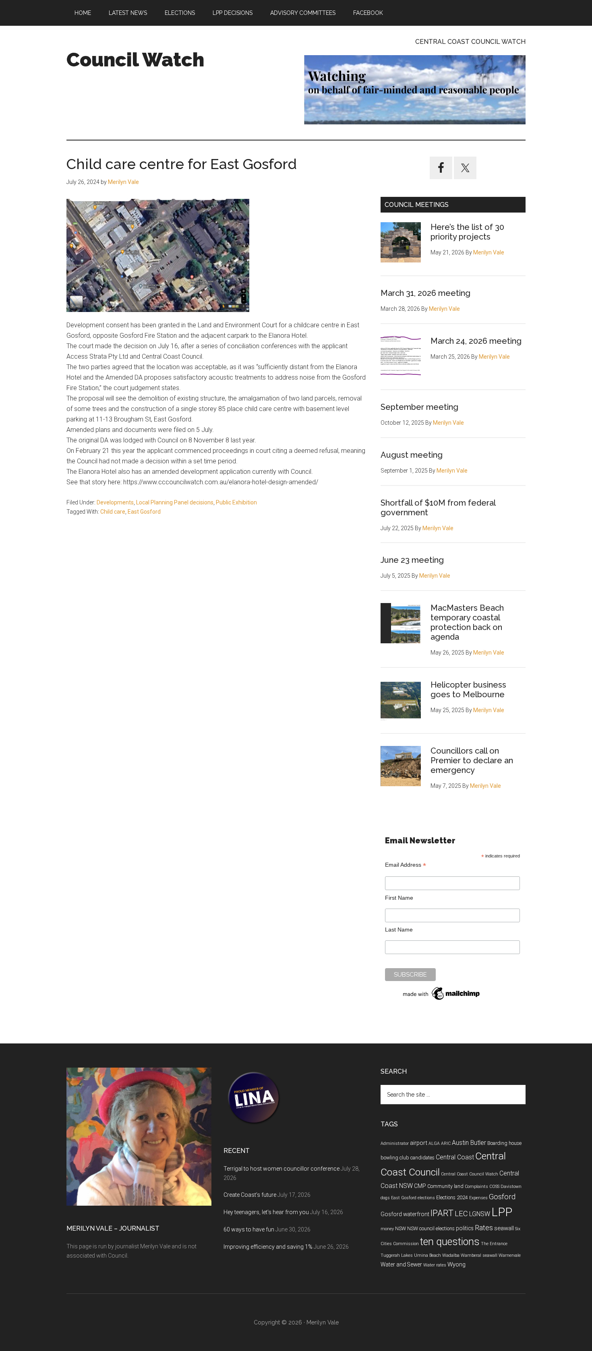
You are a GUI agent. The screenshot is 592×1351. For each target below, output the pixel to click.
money (387, 1228)
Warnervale (510, 1255)
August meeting (412, 455)
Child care (112, 511)
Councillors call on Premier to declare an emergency (472, 760)
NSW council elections (431, 1228)
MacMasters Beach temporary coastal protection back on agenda (467, 622)
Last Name (399, 929)
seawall (504, 1228)
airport (418, 1142)
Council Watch (135, 59)
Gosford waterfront (405, 1214)
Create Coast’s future (250, 1195)
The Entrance (494, 1243)
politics (465, 1228)
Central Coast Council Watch (469, 1174)
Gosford (502, 1196)
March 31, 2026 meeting (425, 293)
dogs (385, 1197)
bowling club (395, 1158)
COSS (494, 1186)
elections (426, 1197)
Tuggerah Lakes (397, 1255)
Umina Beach (427, 1255)
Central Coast (455, 1157)
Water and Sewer (401, 1264)
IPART (442, 1213)
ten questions (450, 1242)
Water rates (434, 1265)
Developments (115, 502)
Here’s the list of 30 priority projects (467, 232)
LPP (501, 1212)
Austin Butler (469, 1142)
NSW (400, 1228)
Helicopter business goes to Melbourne (468, 689)
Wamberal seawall (479, 1255)
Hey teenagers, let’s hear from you (266, 1212)
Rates (484, 1228)
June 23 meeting (412, 560)
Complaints (476, 1186)
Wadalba (451, 1255)
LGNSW (479, 1214)
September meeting (419, 407)
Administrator (395, 1143)
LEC (461, 1213)
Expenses (478, 1197)
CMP (420, 1186)
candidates (422, 1158)
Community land (445, 1186)
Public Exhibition (236, 502)
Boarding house (504, 1143)
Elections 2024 (452, 1197)
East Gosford (144, 511)
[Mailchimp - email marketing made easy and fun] (441, 1000)
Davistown (511, 1186)
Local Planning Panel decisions (174, 502)
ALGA (434, 1143)
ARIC (446, 1143)
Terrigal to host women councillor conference (281, 1168)
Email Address (405, 865)
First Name (399, 897)
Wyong (456, 1264)
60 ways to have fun (249, 1229)
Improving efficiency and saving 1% (268, 1247)
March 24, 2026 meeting (476, 341)
